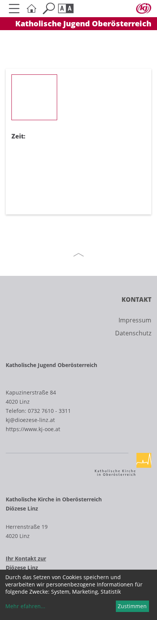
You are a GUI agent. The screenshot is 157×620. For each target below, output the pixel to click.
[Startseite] (31, 8)
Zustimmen (132, 606)
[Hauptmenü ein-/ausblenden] (14, 8)
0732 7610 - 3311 (49, 410)
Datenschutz (133, 333)
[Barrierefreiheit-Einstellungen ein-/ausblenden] (65, 8)
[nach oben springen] (78, 254)
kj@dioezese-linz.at (30, 420)
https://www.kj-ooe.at (33, 429)
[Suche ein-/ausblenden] (48, 8)
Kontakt (136, 299)
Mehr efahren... (25, 606)
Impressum (135, 320)
